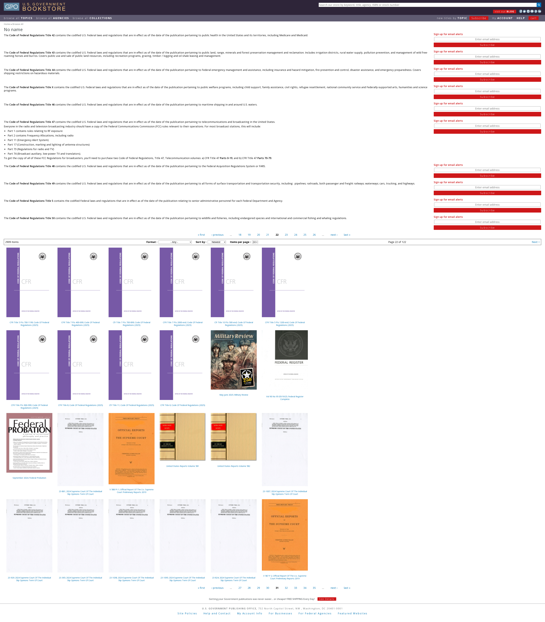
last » (347, 234)
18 (239, 234)
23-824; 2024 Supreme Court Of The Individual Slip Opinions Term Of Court (233, 579)
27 (239, 587)
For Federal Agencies (315, 613)
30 (267, 587)
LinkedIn (539, 11)
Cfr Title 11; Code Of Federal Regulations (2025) (131, 405)
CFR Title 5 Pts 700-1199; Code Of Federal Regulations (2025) (29, 323)
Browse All (18, 18)
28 (249, 587)
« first (201, 234)
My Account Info (250, 613)
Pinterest (535, 11)
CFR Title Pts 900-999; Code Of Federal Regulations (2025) (29, 406)
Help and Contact (217, 613)
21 (267, 234)
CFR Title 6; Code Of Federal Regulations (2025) (182, 405)
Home (7, 24)
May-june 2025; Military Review (233, 394)
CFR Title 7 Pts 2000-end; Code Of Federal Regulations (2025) (183, 323)
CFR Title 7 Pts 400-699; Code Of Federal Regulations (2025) (80, 323)
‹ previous (217, 234)
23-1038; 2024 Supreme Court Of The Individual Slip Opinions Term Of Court (131, 579)
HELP (521, 18)
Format (151, 242)
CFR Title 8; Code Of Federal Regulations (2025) (80, 405)
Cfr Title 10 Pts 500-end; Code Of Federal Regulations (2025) (233, 323)
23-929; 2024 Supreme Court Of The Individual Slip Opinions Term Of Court (29, 579)
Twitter (524, 11)
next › (334, 234)
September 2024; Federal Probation (29, 477)
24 (295, 234)
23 (286, 234)
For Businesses (280, 613)
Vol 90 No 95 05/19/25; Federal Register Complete (284, 398)
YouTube (532, 11)
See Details (326, 599)
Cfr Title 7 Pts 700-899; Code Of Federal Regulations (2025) (131, 323)
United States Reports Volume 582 (233, 466)
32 (286, 587)
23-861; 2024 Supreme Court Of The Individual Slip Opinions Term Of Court (80, 492)
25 (304, 234)
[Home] (36, 10)
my (502, 18)
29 (258, 587)
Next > (536, 242)
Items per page (240, 242)
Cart (534, 18)
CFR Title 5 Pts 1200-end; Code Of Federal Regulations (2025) (285, 323)
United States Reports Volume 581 (182, 466)
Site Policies (187, 613)
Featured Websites (352, 613)
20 (258, 234)
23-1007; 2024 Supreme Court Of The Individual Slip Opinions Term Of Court (285, 492)
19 (249, 234)
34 (304, 587)
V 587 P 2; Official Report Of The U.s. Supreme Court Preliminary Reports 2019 (284, 577)
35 (314, 587)
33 (295, 587)
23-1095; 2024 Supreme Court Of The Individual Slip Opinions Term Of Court (183, 579)
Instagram (528, 11)
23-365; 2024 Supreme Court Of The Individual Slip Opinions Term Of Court (80, 579)
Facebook (520, 11)
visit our (504, 11)
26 (314, 234)
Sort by (201, 242)
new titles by (461, 18)
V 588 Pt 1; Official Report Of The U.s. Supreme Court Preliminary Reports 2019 (132, 491)
